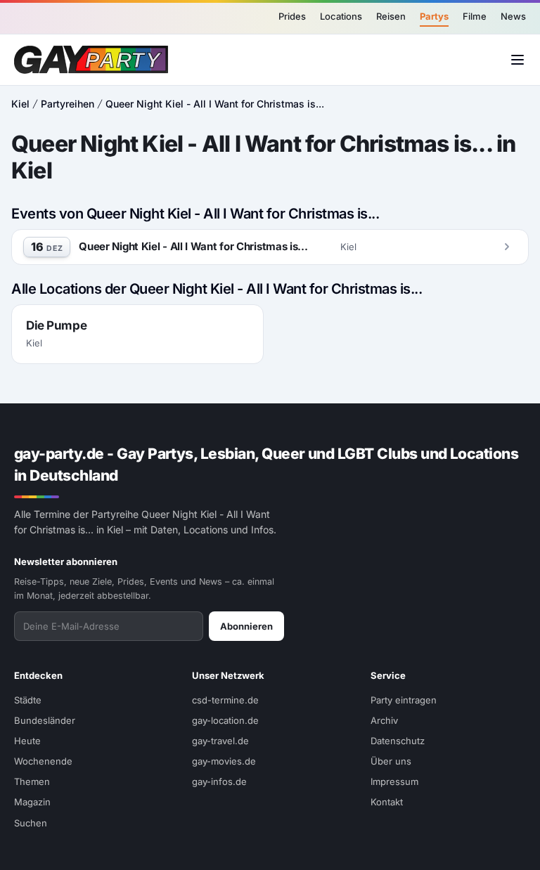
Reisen (391, 16)
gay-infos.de (219, 781)
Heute (27, 740)
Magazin (32, 801)
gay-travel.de (220, 740)
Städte (27, 700)
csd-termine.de (225, 700)
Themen (32, 781)
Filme (475, 16)
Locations (341, 16)
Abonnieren (246, 626)
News (513, 16)
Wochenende (43, 761)
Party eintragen (404, 700)
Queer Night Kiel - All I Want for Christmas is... (214, 104)
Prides (292, 16)
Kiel (20, 104)
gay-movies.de (224, 761)
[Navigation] (517, 59)
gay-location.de (225, 720)
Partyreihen (67, 104)
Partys (434, 16)
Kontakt (387, 801)
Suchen (30, 823)
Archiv (384, 720)
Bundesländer (44, 720)
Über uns (391, 761)
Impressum (394, 781)
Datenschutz (398, 740)
